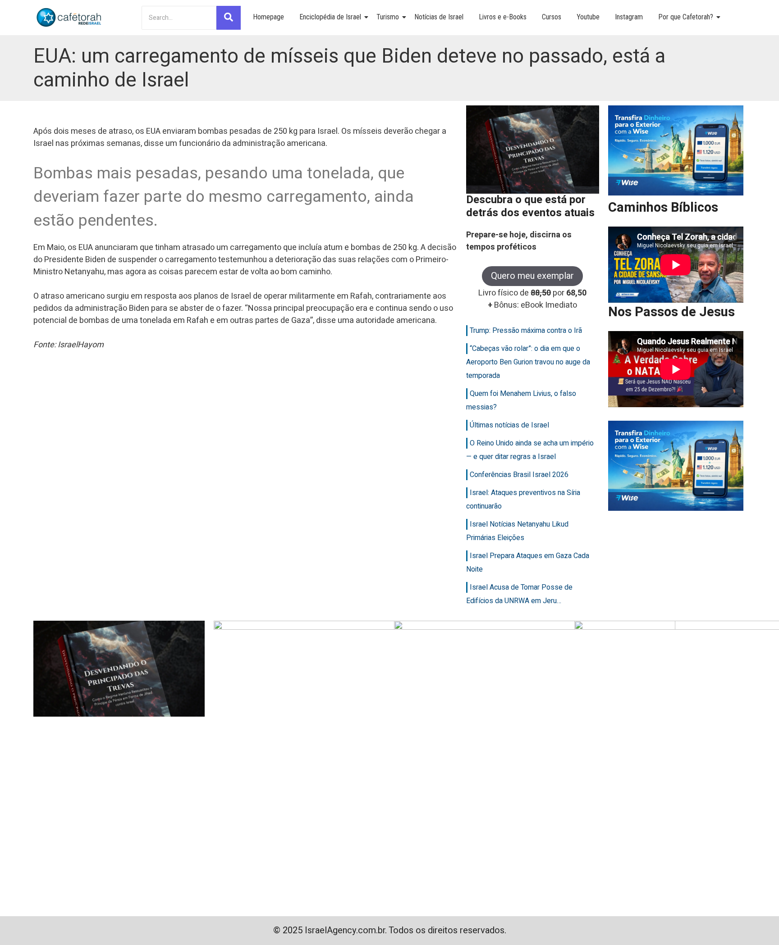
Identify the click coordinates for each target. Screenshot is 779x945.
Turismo (387, 17)
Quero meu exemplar (532, 275)
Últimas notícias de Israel (509, 425)
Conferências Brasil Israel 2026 (519, 474)
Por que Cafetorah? (685, 17)
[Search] (228, 18)
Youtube (588, 17)
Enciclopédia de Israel (330, 17)
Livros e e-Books (503, 17)
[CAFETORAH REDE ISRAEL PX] (69, 17)
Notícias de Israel (438, 17)
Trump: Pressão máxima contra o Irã (526, 330)
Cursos (551, 17)
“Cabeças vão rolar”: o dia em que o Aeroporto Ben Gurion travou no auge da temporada (528, 362)
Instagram (629, 17)
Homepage (268, 17)
